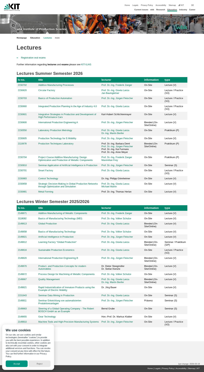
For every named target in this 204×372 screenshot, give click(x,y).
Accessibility (161, 5)
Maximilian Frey (109, 160)
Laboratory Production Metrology (55, 130)
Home (127, 5)
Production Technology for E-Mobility (57, 138)
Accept (16, 364)
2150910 (22, 165)
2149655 (22, 316)
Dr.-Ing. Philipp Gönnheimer (115, 178)
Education (172, 10)
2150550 (22, 130)
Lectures (48, 38)
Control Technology (48, 178)
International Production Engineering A (58, 122)
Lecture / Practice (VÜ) (174, 91)
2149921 (22, 237)
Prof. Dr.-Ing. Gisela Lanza (115, 90)
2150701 (22, 170)
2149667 (22, 279)
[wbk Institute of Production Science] (180, 28)
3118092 (22, 218)
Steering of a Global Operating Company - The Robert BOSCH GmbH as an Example (66, 310)
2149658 (22, 231)
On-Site (148, 85)
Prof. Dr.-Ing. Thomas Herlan (116, 191)
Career (192, 10)
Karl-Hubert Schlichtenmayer (116, 114)
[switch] (199, 5)
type (167, 79)
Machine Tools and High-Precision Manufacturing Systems (68, 321)
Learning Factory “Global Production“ (57, 242)
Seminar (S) (171, 165)
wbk (152, 10)
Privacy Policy (147, 5)
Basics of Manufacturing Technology (57, 231)
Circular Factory (46, 90)
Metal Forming (45, 191)
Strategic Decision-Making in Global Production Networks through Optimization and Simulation (68, 185)
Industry (183, 10)
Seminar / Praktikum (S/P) (175, 243)
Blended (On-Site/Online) (151, 123)
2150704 (22, 157)
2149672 (22, 274)
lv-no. (21, 79)
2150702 (22, 85)
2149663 (22, 308)
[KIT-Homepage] (12, 7)
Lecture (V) (170, 85)
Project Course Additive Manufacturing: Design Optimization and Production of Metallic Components (65, 158)
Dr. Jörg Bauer (109, 287)
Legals (135, 5)
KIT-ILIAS (86, 64)
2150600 (22, 122)
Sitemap (172, 5)
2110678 (22, 143)
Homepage (22, 38)
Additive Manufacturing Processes (56, 85)
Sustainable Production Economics (56, 250)
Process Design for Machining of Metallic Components (66, 274)
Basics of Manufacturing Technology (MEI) (60, 218)
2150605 (22, 138)
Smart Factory (45, 170)
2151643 (22, 295)
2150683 (22, 178)
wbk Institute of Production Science (42, 29)
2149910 (22, 321)
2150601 (22, 114)
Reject (39, 364)
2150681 (22, 191)
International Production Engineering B (58, 258)
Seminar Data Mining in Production (56, 295)
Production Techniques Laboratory (56, 143)
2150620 (22, 90)
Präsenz (148, 300)
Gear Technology (47, 316)
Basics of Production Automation (55, 98)
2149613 (22, 223)
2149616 (22, 250)
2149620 (22, 258)
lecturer (106, 79)
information (151, 79)
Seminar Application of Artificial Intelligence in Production (67, 165)
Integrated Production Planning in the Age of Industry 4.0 (67, 106)
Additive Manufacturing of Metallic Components (62, 213)
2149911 (22, 300)
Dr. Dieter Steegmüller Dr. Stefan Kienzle (112, 267)
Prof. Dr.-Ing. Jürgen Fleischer (117, 98)
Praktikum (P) (172, 130)
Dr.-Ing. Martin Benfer (112, 133)
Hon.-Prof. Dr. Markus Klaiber (116, 316)
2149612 (22, 242)
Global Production (47, 223)
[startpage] (199, 9)
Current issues (141, 10)
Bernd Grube (108, 308)
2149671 (22, 213)
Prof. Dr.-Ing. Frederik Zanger (116, 85)
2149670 (22, 266)
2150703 (22, 98)
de (192, 5)
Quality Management (49, 279)
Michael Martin (109, 186)
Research (160, 10)
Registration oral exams (33, 57)
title (40, 79)
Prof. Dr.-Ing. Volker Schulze (116, 218)
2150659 (22, 183)
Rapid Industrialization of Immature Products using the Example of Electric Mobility (66, 288)
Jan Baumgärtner (110, 93)
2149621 (22, 287)
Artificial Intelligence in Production (56, 237)
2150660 (22, 106)
